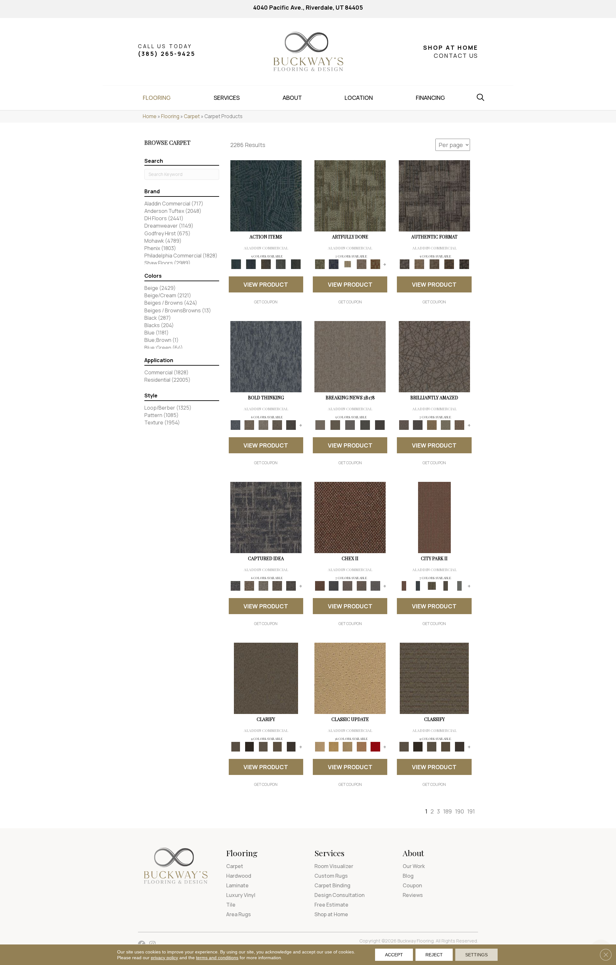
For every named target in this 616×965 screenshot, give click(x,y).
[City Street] (295, 264)
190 (459, 811)
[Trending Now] (350, 356)
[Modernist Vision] (348, 264)
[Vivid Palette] (375, 264)
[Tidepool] (266, 195)
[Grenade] (249, 425)
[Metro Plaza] (361, 585)
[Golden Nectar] (333, 746)
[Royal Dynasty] (375, 746)
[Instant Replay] (350, 425)
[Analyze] (249, 746)
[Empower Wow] (445, 425)
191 (471, 811)
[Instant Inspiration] (460, 425)
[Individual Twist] (434, 264)
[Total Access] (380, 425)
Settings (476, 954)
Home (150, 116)
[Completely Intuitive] (432, 425)
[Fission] (277, 425)
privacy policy (164, 957)
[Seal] (291, 425)
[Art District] (348, 585)
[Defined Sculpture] (419, 264)
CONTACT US (456, 55)
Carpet (192, 116)
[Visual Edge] (434, 195)
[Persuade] (277, 746)
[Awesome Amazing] (361, 264)
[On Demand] (365, 425)
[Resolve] (266, 678)
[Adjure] (291, 746)
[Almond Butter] (348, 746)
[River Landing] (333, 585)
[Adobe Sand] (350, 678)
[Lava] (263, 425)
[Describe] (263, 746)
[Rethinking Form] (449, 264)
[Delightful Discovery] (350, 195)
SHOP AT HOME (450, 47)
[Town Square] (375, 585)
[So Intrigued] (434, 356)
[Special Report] (335, 425)
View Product (266, 284)
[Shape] (266, 356)
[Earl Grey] (280, 264)
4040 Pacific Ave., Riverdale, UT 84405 (308, 7)
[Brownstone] (265, 264)
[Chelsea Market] (350, 517)
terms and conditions (217, 957)
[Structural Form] (464, 264)
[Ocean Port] (250, 264)
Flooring (170, 116)
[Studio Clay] (361, 746)
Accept (394, 954)
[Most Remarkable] (333, 264)
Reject (434, 954)
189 (447, 811)
